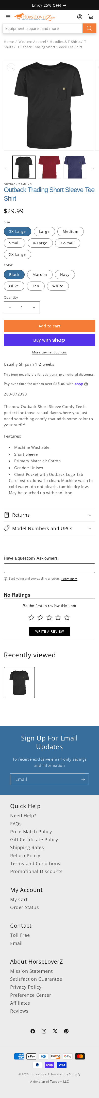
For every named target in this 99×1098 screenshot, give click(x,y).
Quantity (11, 297)
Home (9, 41)
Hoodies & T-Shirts (65, 41)
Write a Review (49, 631)
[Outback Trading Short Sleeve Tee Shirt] (19, 682)
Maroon (39, 274)
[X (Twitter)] (55, 1032)
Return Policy (25, 855)
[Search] (89, 28)
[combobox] (49, 28)
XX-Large (17, 254)
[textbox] (49, 568)
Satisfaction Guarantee (36, 979)
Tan (35, 286)
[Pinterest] (66, 1032)
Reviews (19, 1011)
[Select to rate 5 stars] (67, 617)
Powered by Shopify (66, 1074)
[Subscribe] (83, 779)
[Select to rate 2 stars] (40, 617)
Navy (65, 274)
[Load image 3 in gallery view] (74, 167)
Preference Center (30, 995)
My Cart (18, 899)
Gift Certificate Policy (34, 839)
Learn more (69, 579)
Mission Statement (31, 971)
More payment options (49, 352)
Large (44, 231)
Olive (14, 286)
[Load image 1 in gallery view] (23, 167)
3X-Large (17, 231)
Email (16, 943)
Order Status (24, 907)
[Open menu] (8, 16)
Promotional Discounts (36, 871)
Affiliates (20, 1003)
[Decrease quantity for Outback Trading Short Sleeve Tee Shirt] (9, 307)
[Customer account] (79, 17)
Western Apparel (32, 41)
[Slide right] (93, 168)
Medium (70, 231)
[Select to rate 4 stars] (58, 617)
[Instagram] (44, 1032)
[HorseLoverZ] (34, 16)
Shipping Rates (27, 847)
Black (14, 274)
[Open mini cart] (90, 17)
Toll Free (20, 935)
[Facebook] (32, 1032)
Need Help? (23, 815)
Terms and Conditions (35, 863)
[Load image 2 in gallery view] (49, 167)
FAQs (16, 824)
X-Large (40, 242)
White (57, 286)
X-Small (67, 242)
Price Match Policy (31, 831)
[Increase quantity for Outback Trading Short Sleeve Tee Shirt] (34, 307)
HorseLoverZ (40, 1074)
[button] (49, 514)
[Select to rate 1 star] (31, 617)
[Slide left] (5, 168)
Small (14, 242)
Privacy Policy (25, 987)
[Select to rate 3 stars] (49, 617)
